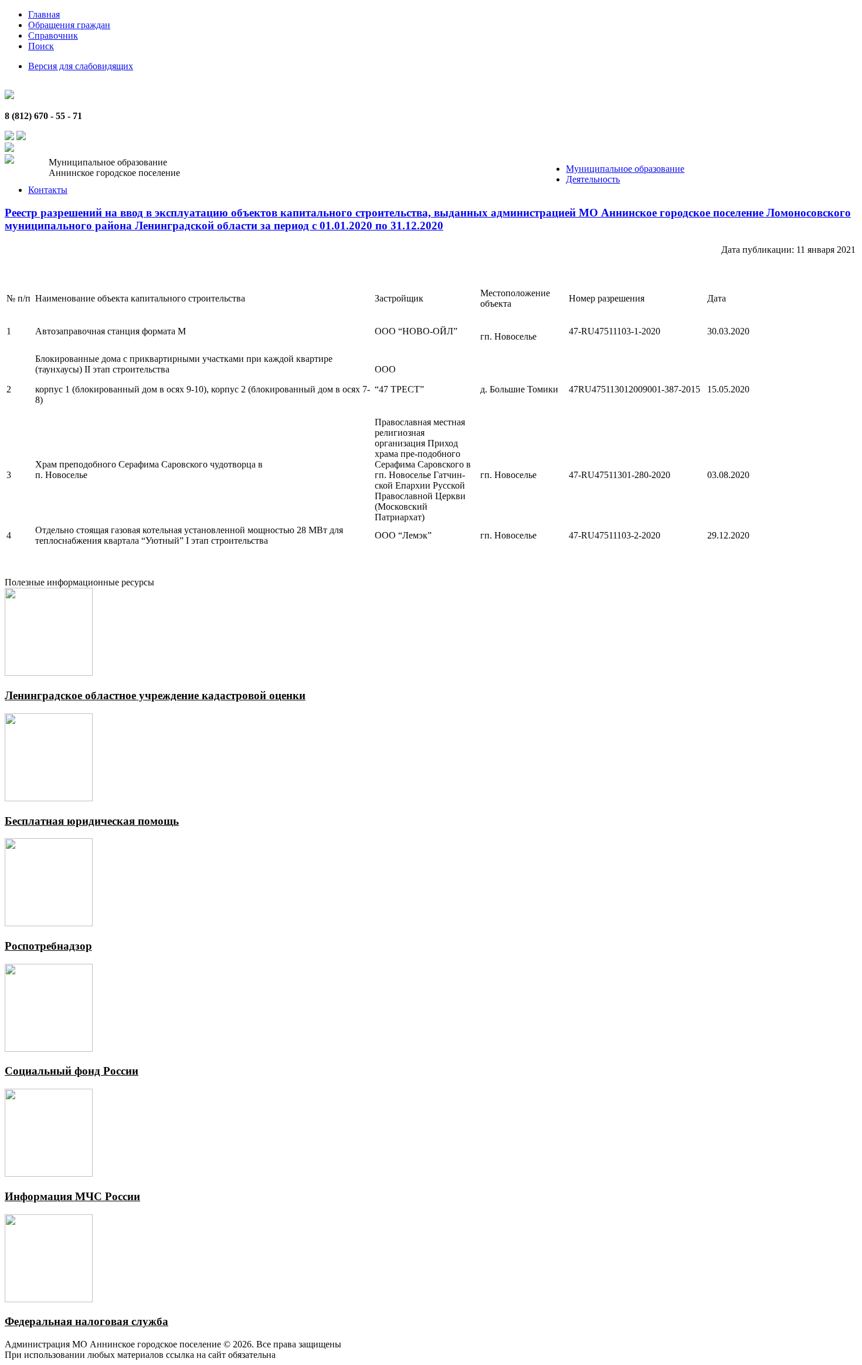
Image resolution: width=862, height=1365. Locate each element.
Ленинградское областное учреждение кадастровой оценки (155, 695)
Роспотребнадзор (48, 946)
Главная (44, 14)
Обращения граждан (69, 25)
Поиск (41, 46)
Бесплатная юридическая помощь (92, 821)
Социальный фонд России (71, 1071)
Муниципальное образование (625, 169)
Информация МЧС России (72, 1196)
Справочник (53, 35)
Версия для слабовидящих (80, 66)
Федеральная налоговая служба (86, 1321)
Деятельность (593, 179)
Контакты (47, 190)
